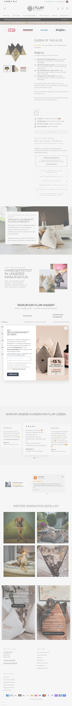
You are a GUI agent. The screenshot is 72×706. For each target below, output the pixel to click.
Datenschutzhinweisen (19, 369)
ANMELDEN (13, 374)
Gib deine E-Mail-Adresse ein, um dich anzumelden (19, 354)
